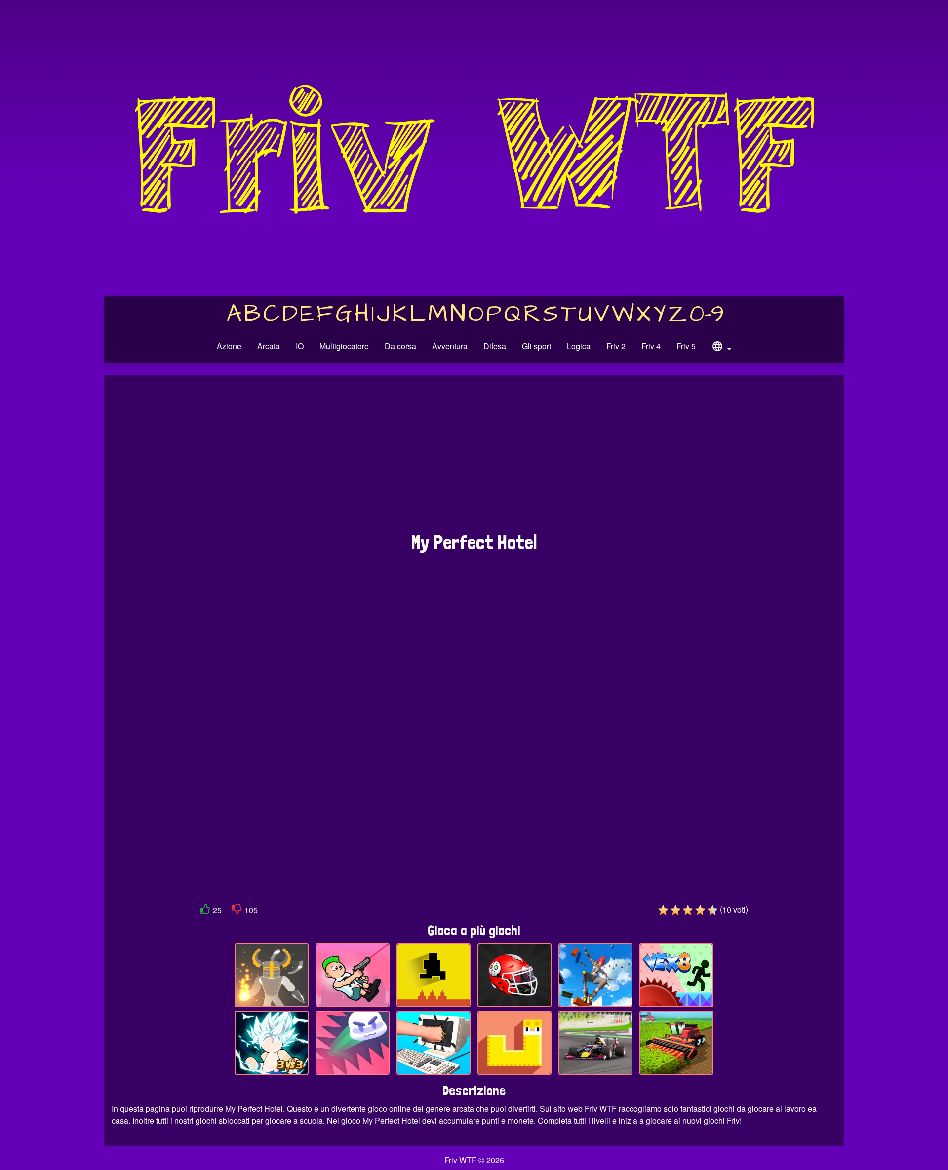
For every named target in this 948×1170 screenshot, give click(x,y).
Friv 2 (616, 346)
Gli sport (536, 346)
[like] (205, 911)
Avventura (450, 346)
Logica (579, 346)
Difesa (494, 346)
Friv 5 (686, 346)
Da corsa (400, 346)
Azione (229, 346)
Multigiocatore (344, 346)
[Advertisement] (474, 459)
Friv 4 (651, 346)
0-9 (706, 314)
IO (300, 346)
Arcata (268, 346)
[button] (721, 347)
